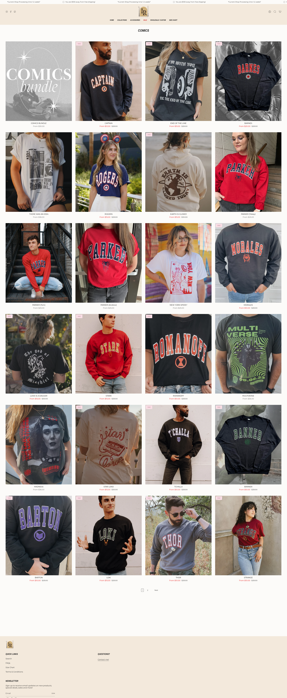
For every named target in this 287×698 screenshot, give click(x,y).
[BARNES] (248, 81)
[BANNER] (248, 444)
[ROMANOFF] (178, 354)
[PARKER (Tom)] (39, 263)
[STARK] (108, 354)
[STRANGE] (248, 535)
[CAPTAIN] (108, 81)
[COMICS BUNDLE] (39, 81)
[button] (122, 20)
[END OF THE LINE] (178, 81)
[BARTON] (39, 535)
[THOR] (178, 535)
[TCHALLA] (178, 444)
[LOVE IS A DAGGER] (39, 354)
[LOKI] (108, 535)
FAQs (8, 663)
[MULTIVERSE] (248, 354)
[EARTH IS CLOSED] (178, 172)
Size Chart (10, 667)
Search (9, 659)
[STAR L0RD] (108, 444)
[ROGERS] (108, 172)
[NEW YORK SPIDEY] (178, 263)
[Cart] (280, 12)
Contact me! (103, 660)
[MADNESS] (39, 444)
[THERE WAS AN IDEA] (39, 172)
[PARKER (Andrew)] (108, 263)
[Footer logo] (10, 644)
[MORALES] (248, 263)
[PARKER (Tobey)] (248, 172)
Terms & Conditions (14, 672)
